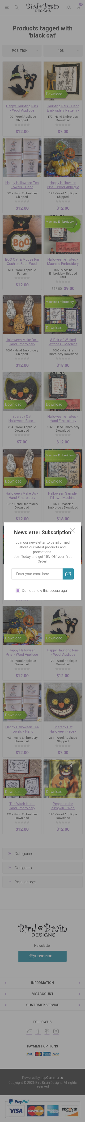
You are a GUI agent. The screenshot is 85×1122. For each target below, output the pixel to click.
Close (72, 530)
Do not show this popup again (45, 590)
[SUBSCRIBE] (68, 574)
